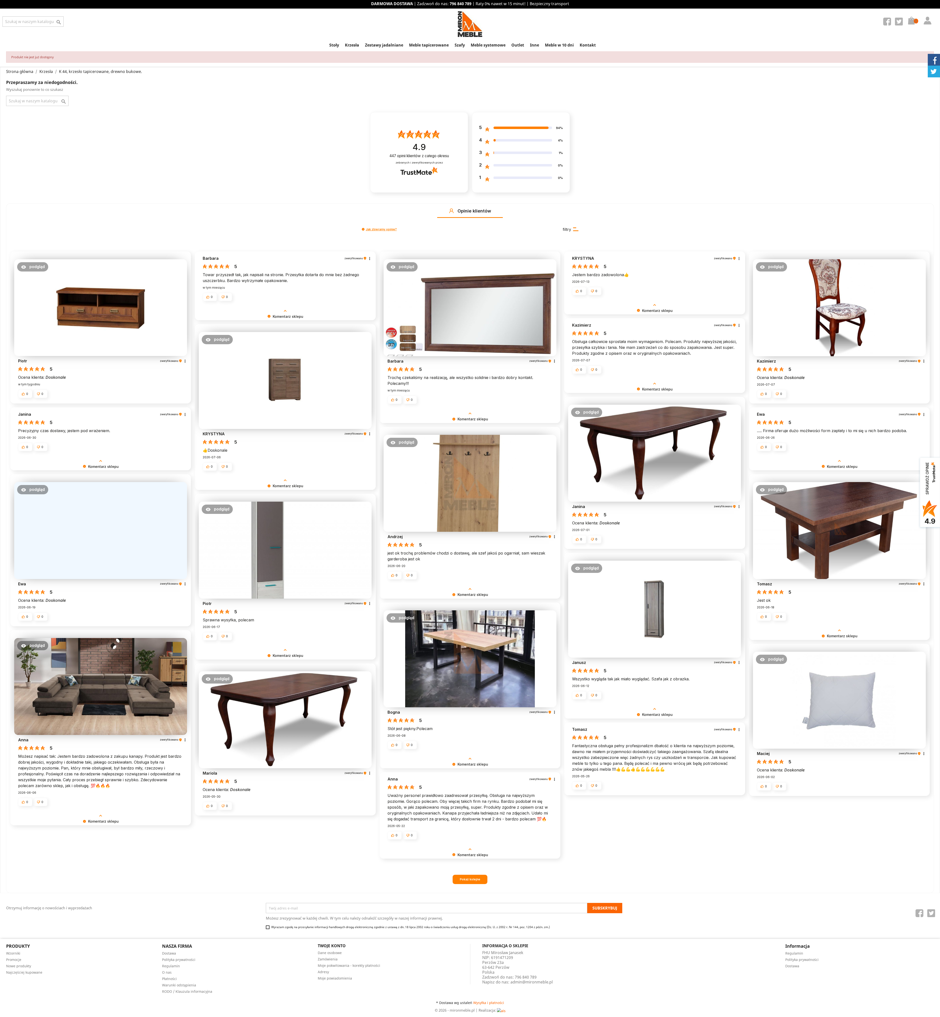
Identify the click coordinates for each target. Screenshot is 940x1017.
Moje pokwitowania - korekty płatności (349, 965)
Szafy (460, 45)
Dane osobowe (330, 952)
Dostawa (169, 953)
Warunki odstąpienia (179, 985)
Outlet (517, 45)
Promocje (13, 959)
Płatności (169, 978)
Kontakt (588, 45)
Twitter (900, 22)
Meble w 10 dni (559, 45)
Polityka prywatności (178, 959)
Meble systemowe (488, 45)
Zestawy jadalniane (384, 45)
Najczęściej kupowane (24, 972)
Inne (534, 45)
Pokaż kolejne (470, 879)
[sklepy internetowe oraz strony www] (501, 1010)
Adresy (323, 972)
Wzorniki (13, 953)
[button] (451, 210)
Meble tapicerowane (429, 45)
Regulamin (171, 966)
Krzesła (352, 45)
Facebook (888, 22)
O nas (167, 972)
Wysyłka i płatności (488, 1002)
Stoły (334, 45)
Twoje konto (332, 945)
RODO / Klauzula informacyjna (187, 991)
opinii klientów (419, 156)
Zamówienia (328, 959)
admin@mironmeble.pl (531, 982)
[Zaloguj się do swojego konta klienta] (926, 15)
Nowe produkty (18, 966)
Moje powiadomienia (335, 978)
